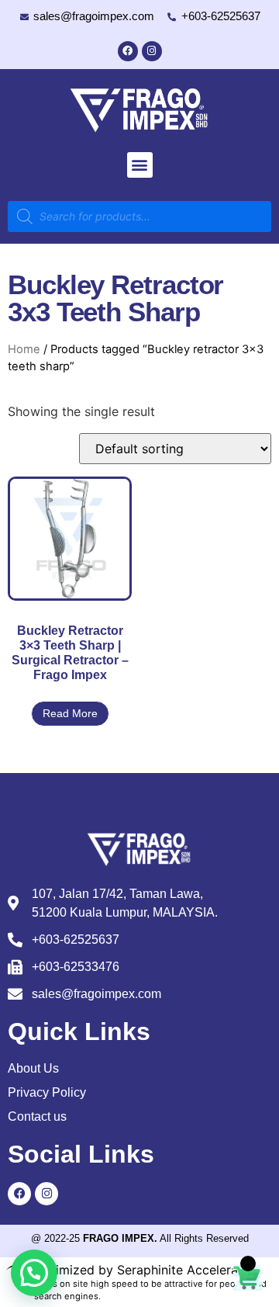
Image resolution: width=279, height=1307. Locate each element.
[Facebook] (128, 51)
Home (24, 349)
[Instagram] (152, 51)
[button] (140, 165)
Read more (70, 713)
